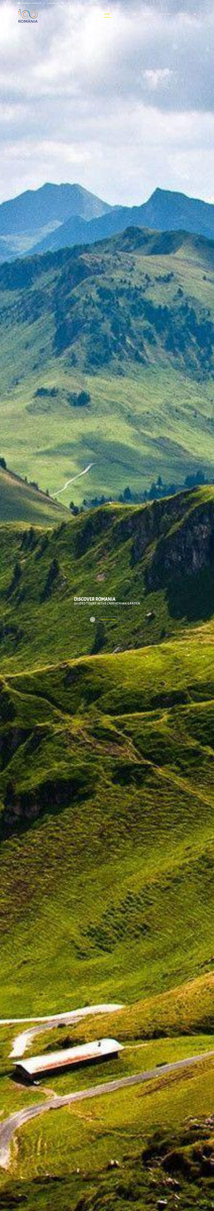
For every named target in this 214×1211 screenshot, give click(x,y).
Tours (120, 14)
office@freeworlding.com (30, 3)
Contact (182, 14)
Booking (147, 14)
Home (107, 14)
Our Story (165, 14)
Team (133, 14)
